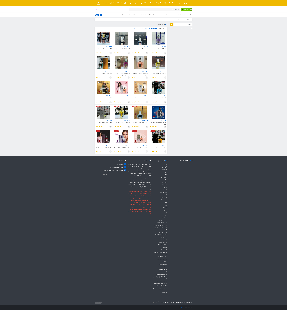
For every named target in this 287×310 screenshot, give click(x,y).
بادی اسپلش (164, 215)
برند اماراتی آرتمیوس (163, 242)
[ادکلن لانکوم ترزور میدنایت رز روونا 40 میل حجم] (122, 137)
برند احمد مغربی (163, 239)
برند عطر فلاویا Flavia (162, 269)
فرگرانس (160, 15)
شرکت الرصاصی (164, 262)
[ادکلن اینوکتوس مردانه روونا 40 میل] (104, 112)
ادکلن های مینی (122, 15)
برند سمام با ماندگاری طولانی (161, 274)
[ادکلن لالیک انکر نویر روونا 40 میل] (140, 38)
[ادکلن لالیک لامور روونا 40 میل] (140, 137)
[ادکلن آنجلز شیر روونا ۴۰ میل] (158, 137)
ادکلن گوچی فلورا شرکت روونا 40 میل (123, 122)
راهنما (166, 202)
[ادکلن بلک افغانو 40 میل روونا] (122, 38)
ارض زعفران (164, 182)
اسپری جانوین (164, 197)
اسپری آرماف (164, 267)
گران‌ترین (141, 28)
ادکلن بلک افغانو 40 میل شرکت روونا (123, 48)
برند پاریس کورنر (163, 272)
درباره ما (165, 205)
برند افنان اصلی (164, 237)
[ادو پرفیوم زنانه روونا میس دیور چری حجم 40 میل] (140, 63)
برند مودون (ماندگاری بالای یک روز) (160, 253)
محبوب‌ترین (147, 28)
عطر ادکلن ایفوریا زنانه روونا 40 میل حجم (104, 147)
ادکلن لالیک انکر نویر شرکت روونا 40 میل (140, 48)
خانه (190, 15)
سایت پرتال (181, 307)
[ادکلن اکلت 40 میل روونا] (158, 38)
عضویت (98, 302)
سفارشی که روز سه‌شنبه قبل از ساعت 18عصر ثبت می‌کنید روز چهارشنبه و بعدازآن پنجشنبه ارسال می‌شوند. (145, 2)
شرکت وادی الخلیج (163, 264)
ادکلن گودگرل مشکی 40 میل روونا (105, 98)
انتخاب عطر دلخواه (163, 192)
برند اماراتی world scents (161, 259)
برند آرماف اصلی (164, 250)
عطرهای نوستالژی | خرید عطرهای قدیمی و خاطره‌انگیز (160, 289)
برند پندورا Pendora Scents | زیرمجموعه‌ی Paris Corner (160, 284)
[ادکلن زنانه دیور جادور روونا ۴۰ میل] (140, 87)
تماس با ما (165, 207)
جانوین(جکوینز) (164, 177)
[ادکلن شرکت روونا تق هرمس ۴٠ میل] (158, 63)
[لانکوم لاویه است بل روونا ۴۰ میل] (122, 87)
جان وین (144, 15)
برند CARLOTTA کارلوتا (162, 222)
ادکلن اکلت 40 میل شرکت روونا (160, 48)
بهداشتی (165, 210)
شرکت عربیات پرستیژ (163, 295)
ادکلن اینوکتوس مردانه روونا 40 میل (105, 122)
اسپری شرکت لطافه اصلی (162, 256)
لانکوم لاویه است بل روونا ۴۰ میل (123, 98)
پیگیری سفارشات (183, 15)
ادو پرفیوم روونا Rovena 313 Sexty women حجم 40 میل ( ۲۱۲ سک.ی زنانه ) (122, 75)
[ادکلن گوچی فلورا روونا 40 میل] (122, 112)
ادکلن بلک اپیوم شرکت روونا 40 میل (105, 48)
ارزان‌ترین (134, 28)
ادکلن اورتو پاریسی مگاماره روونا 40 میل (140, 122)
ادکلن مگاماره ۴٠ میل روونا (107, 73)
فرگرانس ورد (164, 169)
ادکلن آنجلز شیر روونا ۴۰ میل (161, 147)
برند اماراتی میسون (163, 220)
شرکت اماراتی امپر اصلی (162, 244)
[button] (187, 9)
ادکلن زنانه (167, 15)
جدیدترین (154, 28)
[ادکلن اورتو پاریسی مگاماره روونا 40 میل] (140, 112)
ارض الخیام (165, 247)
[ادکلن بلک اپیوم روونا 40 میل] (104, 38)
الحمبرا (154, 15)
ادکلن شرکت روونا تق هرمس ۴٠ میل (159, 73)
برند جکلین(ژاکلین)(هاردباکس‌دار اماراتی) (160, 278)
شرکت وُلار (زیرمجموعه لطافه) (161, 234)
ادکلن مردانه (174, 15)
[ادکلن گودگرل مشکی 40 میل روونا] (104, 87)
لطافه (150, 15)
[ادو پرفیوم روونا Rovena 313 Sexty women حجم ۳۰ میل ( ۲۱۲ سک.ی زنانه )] (122, 63)
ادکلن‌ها (165, 187)
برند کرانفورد (164, 292)
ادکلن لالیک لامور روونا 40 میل (142, 147)
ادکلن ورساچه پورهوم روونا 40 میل (159, 98)
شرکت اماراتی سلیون (163, 232)
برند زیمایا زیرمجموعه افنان (161, 281)
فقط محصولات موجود (186, 28)
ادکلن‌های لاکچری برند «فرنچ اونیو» (161, 228)
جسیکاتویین (164, 217)
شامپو (166, 212)
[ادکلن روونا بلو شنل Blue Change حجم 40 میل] (158, 112)
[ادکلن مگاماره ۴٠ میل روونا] (104, 63)
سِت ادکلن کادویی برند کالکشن (160, 225)
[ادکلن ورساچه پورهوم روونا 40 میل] (158, 87)
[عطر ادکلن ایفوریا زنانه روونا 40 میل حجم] (104, 137)
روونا (139, 15)
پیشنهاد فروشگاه (132, 15)
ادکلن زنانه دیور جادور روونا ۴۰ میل (141, 98)
